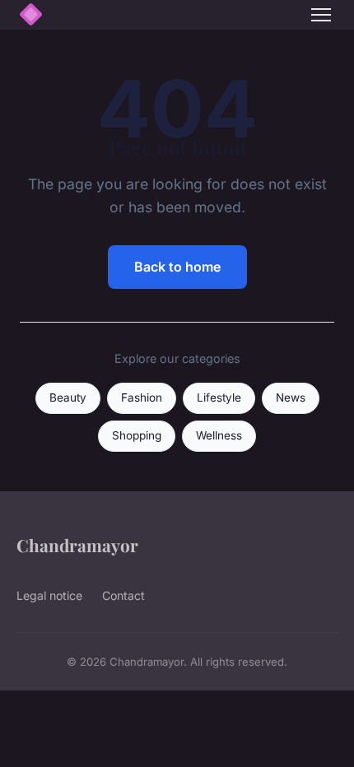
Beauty (67, 397)
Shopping (136, 435)
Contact (123, 595)
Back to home (177, 266)
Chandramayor (77, 544)
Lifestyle (219, 397)
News (290, 397)
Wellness (219, 435)
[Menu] (321, 15)
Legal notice (49, 595)
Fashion (141, 397)
